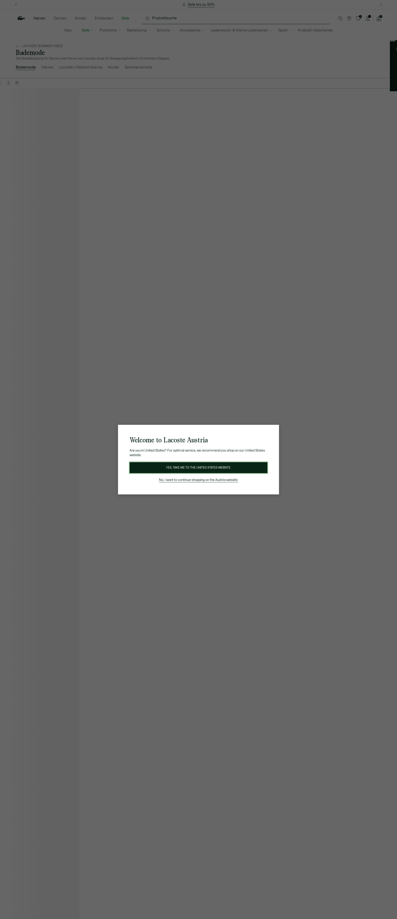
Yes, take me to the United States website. (198, 467)
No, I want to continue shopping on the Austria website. (198, 479)
